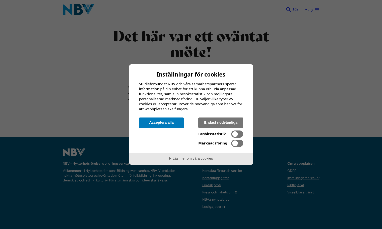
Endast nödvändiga (220, 122)
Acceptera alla (161, 122)
